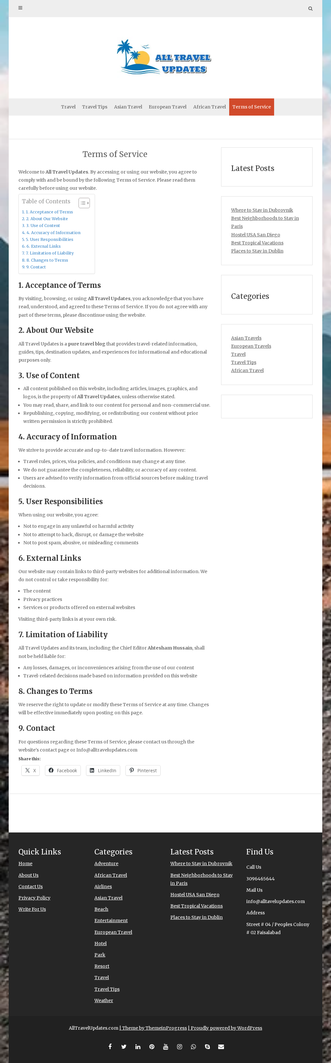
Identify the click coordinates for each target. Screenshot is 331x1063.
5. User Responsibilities (49, 239)
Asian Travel (128, 107)
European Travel (168, 107)
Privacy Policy (34, 898)
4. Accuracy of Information (53, 232)
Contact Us (30, 886)
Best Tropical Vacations (257, 243)
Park (99, 955)
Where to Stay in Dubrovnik (262, 210)
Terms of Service (251, 107)
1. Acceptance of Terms (49, 211)
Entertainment (111, 920)
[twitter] (123, 1046)
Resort (101, 966)
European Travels (251, 346)
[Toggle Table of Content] (81, 203)
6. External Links (44, 246)
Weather (103, 1000)
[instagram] (179, 1046)
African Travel (209, 107)
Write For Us (32, 909)
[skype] (207, 1046)
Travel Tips (94, 107)
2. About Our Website (47, 218)
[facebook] (109, 1046)
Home (25, 863)
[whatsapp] (193, 1046)
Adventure (106, 863)
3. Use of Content (43, 225)
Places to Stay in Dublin (257, 251)
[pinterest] (151, 1046)
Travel (68, 107)
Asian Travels (246, 338)
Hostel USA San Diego (255, 235)
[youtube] (165, 1046)
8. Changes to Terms (47, 260)
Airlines (103, 886)
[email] (221, 1046)
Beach (101, 909)
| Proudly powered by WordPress (225, 1028)
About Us (28, 875)
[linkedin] (137, 1046)
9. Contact (36, 267)
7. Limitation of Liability (50, 253)
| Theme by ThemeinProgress (153, 1028)
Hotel (100, 943)
